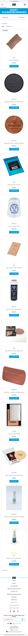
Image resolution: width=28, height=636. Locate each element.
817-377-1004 (15, 1)
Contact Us (14, 591)
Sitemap (23, 634)
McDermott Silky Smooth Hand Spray (14, 517)
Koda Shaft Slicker (14, 60)
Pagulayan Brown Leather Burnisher (14, 143)
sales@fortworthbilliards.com (15, 631)
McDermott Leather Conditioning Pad (14, 392)
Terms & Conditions (14, 605)
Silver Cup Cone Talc (14, 226)
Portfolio (14, 599)
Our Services (14, 586)
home (14, 580)
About (14, 583)
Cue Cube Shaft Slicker (14, 433)
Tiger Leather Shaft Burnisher (14, 267)
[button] (14, 17)
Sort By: (3, 26)
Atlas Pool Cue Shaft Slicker (14, 558)
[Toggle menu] (4, 5)
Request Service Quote (14, 588)
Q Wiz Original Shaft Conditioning (14, 475)
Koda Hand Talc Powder (14, 184)
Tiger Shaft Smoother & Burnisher (14, 350)
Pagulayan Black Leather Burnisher (13, 101)
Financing (14, 597)
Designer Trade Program (14, 594)
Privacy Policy (14, 602)
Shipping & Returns (14, 608)
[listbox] (9, 26)
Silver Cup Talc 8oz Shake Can (14, 309)
